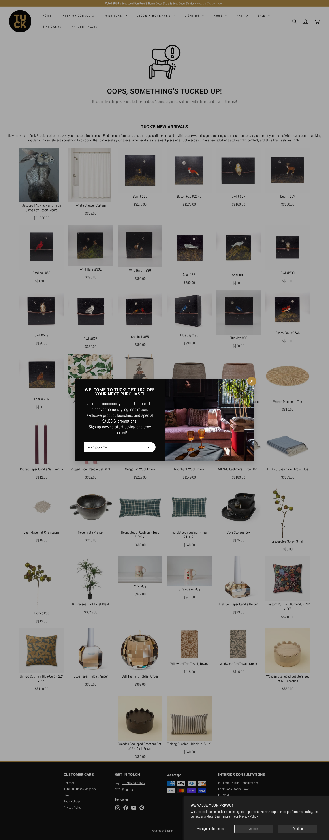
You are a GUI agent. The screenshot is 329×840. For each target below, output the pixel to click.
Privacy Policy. (248, 816)
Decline (298, 828)
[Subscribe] (147, 447)
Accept (253, 828)
